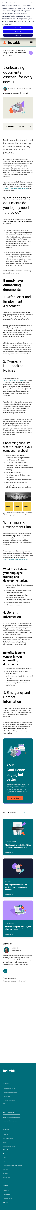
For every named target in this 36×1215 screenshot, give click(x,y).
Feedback (5, 1202)
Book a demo (6, 1194)
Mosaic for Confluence (9, 1088)
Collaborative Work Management (11, 1117)
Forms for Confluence (9, 1100)
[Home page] (15, 42)
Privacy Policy (6, 1150)
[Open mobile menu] (31, 42)
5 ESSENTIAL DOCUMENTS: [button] (18, 126)
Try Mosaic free (13, 798)
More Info (18, 35)
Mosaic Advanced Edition (10, 1092)
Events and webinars (8, 1138)
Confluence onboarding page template (15, 188)
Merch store (6, 1177)
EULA (4, 1158)
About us (5, 1134)
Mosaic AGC (6, 1096)
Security (5, 1169)
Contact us (6, 1190)
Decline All (18, 31)
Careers (5, 1142)
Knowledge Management (9, 1121)
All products (6, 1104)
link (31, 8)
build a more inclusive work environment (15, 559)
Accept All (18, 28)
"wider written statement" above (13, 380)
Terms (4, 1154)
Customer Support (8, 1198)
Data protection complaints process (12, 1165)
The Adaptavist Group (9, 1146)
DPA (4, 1162)
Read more (27, 813)
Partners (5, 1173)
